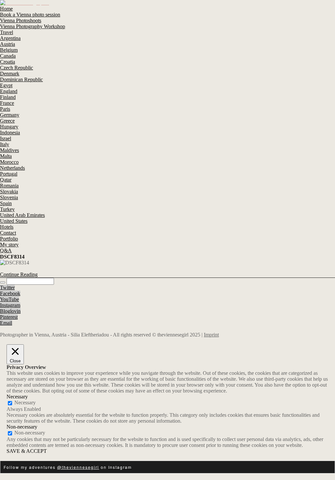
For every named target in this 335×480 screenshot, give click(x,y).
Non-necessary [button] (22, 427)
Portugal (8, 174)
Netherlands (12, 168)
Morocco (9, 162)
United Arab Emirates (22, 215)
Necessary (25, 402)
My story (9, 244)
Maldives (9, 150)
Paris (5, 109)
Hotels (6, 227)
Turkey (7, 209)
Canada (8, 56)
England (8, 91)
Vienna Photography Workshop (32, 26)
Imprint (211, 334)
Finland (8, 97)
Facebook (10, 293)
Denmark (9, 73)
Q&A (6, 250)
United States (13, 221)
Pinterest (9, 317)
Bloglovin (10, 311)
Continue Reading (19, 274)
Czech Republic (16, 67)
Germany (9, 115)
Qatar (5, 179)
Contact (8, 233)
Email (6, 323)
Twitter (7, 287)
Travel (6, 32)
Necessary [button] (17, 396)
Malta (6, 156)
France (7, 103)
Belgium (9, 50)
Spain (6, 203)
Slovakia (9, 191)
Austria (7, 44)
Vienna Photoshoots (20, 20)
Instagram (10, 305)
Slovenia (9, 197)
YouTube (9, 299)
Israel (5, 138)
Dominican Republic (21, 79)
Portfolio (9, 238)
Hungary (9, 126)
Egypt (6, 85)
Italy (4, 144)
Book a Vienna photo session (30, 14)
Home (6, 8)
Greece (7, 121)
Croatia (7, 62)
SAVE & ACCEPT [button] (27, 451)
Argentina (10, 38)
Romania (9, 185)
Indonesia (10, 132)
